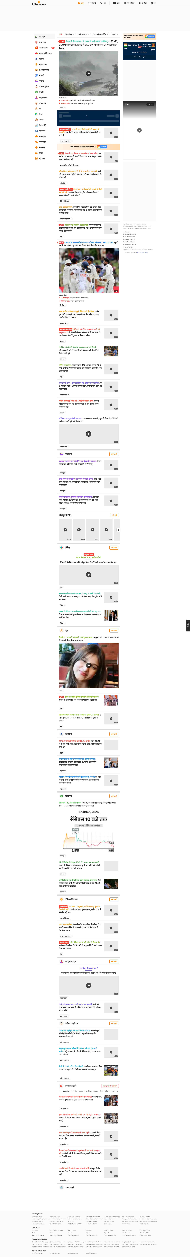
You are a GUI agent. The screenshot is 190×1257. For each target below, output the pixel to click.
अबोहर (62, 341)
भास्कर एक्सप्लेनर (65, 141)
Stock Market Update (56, 1223)
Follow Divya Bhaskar (56, 1235)
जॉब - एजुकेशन (64, 1042)
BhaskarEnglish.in (129, 239)
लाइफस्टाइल (63, 395)
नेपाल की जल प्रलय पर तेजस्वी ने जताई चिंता (94, 1242)
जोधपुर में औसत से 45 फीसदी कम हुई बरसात (40, 1242)
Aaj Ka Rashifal (144, 1223)
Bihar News (71, 1233)
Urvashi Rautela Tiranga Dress (94, 1219)
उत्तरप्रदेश (66, 1091)
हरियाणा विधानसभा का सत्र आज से (75, 1244)
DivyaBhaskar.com (129, 237)
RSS (131, 228)
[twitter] (111, 107)
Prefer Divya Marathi (73, 1235)
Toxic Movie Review (91, 1223)
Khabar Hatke (108, 1223)
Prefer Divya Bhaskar (92, 1235)
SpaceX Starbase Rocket (57, 1221)
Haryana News (72, 1230)
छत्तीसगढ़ (89, 1091)
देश (61, 237)
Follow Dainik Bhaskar (38, 1235)
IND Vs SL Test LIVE (145, 1216)
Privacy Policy (147, 228)
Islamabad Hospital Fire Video (58, 1219)
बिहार (101, 1091)
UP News (52, 1233)
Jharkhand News (108, 1230)
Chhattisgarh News (145, 1233)
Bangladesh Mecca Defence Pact (130, 1221)
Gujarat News (107, 1233)
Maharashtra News (127, 1230)
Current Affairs (126, 1223)
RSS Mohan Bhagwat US (75, 1219)
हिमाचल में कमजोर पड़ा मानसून (128, 1246)
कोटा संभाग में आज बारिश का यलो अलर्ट (40, 1246)
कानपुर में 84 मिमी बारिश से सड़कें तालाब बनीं (76, 1246)
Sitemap (144, 224)
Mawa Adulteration (109, 1219)
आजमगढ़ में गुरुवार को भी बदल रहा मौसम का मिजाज (148, 1244)
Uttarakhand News (127, 1233)
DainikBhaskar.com (129, 234)
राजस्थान (81, 1091)
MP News (34, 1233)
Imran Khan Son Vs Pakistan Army (148, 1219)
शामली (62, 413)
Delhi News (35, 1230)
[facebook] (107, 107)
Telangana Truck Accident (129, 1219)
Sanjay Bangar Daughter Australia (40, 1219)
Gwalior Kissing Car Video (75, 1223)
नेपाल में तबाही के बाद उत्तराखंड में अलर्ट (94, 1244)
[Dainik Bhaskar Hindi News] (39, 4)
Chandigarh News (145, 1230)
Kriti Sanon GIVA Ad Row (38, 1223)
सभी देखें (114, 515)
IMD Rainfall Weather (37, 1221)
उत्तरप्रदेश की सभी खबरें (110, 1086)
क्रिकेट (62, 305)
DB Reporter (137, 224)
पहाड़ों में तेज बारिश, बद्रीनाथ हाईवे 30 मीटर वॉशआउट (130, 1244)
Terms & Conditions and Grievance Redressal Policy (137, 226)
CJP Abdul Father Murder (93, 1216)
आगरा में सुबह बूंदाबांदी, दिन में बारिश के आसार (112, 1246)
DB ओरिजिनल (64, 201)
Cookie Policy (138, 228)
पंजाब (112, 1091)
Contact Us (126, 228)
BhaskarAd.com (128, 247)
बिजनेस (62, 359)
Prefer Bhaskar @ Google (129, 1235)
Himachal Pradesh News (56, 1230)
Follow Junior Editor (145, 1235)
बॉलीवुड (62, 473)
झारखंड (96, 1091)
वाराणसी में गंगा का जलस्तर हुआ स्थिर (148, 1242)
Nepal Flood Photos (37, 1216)
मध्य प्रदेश (74, 1091)
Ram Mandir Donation (92, 1221)
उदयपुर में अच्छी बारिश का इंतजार (129, 1242)
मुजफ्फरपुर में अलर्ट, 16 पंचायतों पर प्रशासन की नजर (76, 1242)
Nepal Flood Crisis (55, 1216)
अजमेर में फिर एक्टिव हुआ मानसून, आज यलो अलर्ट (40, 1244)
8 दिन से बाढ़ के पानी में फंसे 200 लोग (94, 1246)
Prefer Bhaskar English (110, 1235)
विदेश (61, 108)
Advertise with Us (127, 224)
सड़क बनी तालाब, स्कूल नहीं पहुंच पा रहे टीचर (112, 1244)
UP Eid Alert (71, 1221)
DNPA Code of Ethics (142, 252)
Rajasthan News (90, 1233)
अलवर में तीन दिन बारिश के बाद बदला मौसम (58, 1246)
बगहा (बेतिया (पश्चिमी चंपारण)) (69, 165)
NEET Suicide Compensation (112, 1216)
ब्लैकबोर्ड (62, 183)
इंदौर (61, 753)
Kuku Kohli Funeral (109, 1221)
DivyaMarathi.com (129, 242)
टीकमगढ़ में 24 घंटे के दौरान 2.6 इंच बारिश (58, 1242)
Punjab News (89, 1230)
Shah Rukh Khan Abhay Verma (148, 1221)
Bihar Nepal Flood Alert (74, 1216)
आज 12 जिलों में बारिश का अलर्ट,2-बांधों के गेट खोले (58, 1244)
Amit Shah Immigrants (128, 1216)
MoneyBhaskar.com (129, 244)
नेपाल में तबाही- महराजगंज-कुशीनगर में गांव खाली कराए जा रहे (112, 1242)
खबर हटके (63, 323)
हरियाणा (107, 1091)
